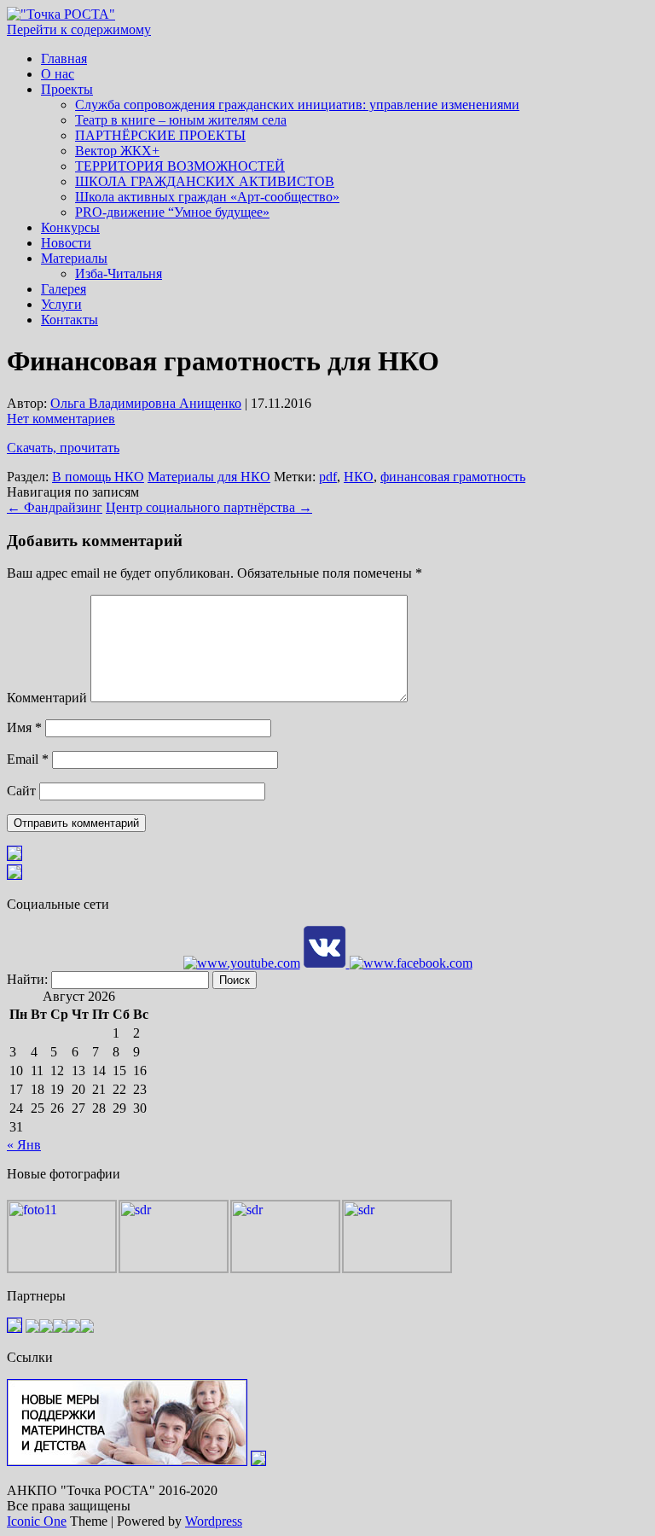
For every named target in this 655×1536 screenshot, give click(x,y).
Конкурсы (70, 227)
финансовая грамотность (452, 476)
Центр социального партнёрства (209, 507)
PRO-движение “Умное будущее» (172, 212)
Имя (24, 727)
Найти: (27, 979)
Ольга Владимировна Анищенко (145, 403)
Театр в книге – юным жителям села (181, 120)
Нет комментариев (61, 418)
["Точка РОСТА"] (61, 14)
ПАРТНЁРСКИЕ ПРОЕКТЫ (160, 135)
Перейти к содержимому (79, 29)
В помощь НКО (98, 476)
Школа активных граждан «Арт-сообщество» (207, 196)
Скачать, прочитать (63, 447)
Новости (66, 243)
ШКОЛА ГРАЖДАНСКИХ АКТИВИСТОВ (204, 181)
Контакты (69, 319)
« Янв (24, 1144)
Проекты (67, 89)
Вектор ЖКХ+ (117, 150)
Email (28, 759)
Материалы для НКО (209, 476)
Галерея (63, 289)
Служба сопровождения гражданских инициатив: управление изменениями (297, 104)
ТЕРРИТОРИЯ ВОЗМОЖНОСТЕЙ (180, 166)
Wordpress (213, 1521)
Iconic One (37, 1521)
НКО (359, 476)
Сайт (21, 790)
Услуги (61, 304)
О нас (57, 74)
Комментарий (47, 697)
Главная (64, 58)
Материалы (74, 258)
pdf (328, 476)
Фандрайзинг (54, 507)
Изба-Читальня (118, 273)
